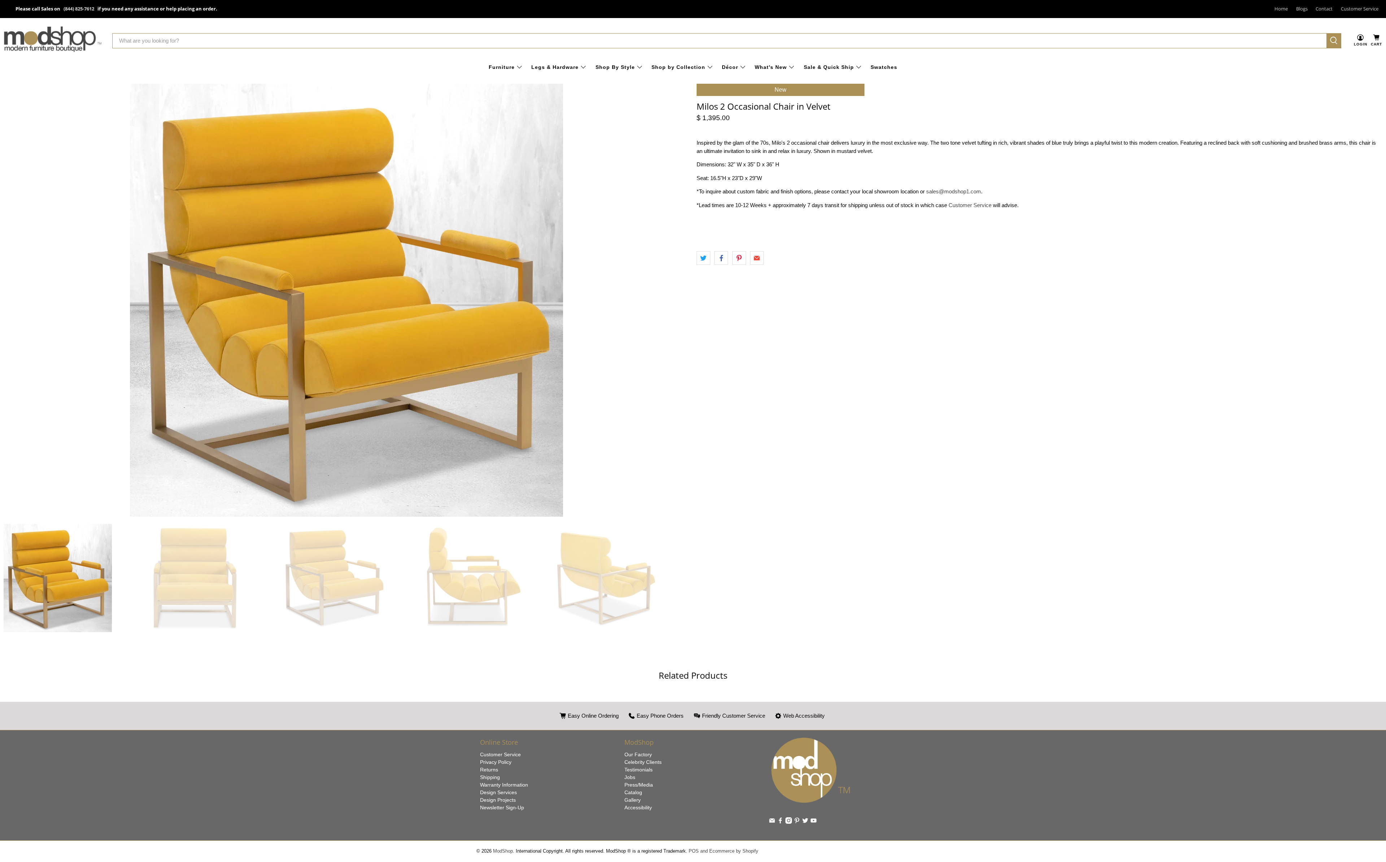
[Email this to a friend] (757, 258)
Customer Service (1359, 8)
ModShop (503, 851)
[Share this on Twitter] (703, 258)
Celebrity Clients (643, 762)
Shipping (490, 777)
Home (1281, 8)
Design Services (498, 792)
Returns (489, 770)
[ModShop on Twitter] (805, 822)
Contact (1324, 8)
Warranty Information (504, 785)
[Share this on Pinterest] (739, 258)
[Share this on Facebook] (721, 258)
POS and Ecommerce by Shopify (723, 851)
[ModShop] (52, 40)
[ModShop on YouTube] (813, 822)
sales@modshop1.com (953, 191)
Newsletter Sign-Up (502, 807)
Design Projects (498, 800)
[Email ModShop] (772, 822)
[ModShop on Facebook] (780, 822)
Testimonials (638, 770)
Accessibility (638, 807)
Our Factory (638, 754)
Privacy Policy (495, 762)
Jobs (629, 777)
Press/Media (638, 785)
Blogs (1302, 8)
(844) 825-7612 (79, 8)
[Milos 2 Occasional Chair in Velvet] (346, 300)
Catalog (633, 792)
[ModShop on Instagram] (788, 822)
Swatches (884, 67)
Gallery (632, 800)
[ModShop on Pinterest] (797, 822)
